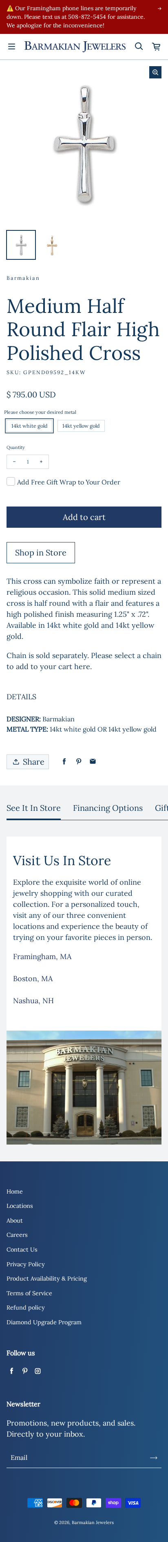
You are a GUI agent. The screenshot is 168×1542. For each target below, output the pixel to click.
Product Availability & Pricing (47, 1278)
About (15, 1220)
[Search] (139, 46)
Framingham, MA (42, 956)
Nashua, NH (33, 1000)
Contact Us (22, 1249)
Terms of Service (29, 1293)
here (82, 666)
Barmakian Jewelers (93, 1522)
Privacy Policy (26, 1264)
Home (15, 1191)
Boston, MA (33, 978)
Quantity (16, 447)
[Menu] (11, 46)
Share (33, 761)
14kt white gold (29, 425)
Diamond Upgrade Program (44, 1322)
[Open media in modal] (155, 72)
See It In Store (34, 808)
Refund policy (26, 1307)
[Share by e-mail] (93, 761)
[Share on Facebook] (64, 761)
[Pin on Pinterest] (78, 761)
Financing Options (108, 808)
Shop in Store (40, 552)
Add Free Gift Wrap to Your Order (68, 482)
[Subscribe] (153, 1458)
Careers (17, 1235)
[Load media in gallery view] (21, 244)
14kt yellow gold (81, 425)
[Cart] (156, 46)
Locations (20, 1205)
